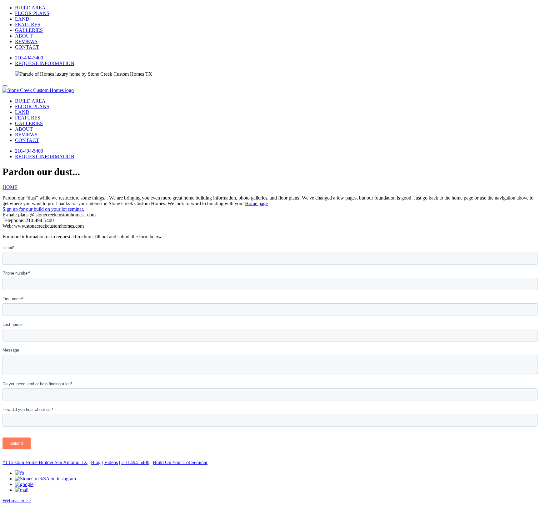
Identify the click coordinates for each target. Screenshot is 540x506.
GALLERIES (29, 30)
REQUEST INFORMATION (44, 63)
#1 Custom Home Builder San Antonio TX (45, 462)
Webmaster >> (16, 500)
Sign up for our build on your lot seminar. (43, 209)
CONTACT (27, 47)
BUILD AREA (30, 7)
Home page (256, 203)
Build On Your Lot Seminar (180, 462)
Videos (111, 462)
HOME (10, 187)
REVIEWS (26, 41)
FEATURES (27, 24)
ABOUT (24, 35)
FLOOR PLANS (32, 13)
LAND (22, 19)
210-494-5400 (29, 57)
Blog (96, 462)
